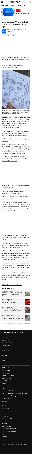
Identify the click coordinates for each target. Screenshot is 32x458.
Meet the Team (6, 370)
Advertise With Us (6, 378)
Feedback (4, 436)
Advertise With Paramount (9, 428)
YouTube (4, 352)
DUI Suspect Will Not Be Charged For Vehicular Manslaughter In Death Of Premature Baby (14, 159)
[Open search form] (30, 2)
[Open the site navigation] (5, 2)
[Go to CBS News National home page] (16, 2)
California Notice (6, 411)
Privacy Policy (5, 408)
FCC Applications (6, 398)
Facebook (4, 355)
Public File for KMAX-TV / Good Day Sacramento (15, 393)
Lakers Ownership (6, 345)
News (13, 5)
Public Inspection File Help (9, 396)
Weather (19, 5)
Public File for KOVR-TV (8, 390)
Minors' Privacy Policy (7, 418)
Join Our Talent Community (9, 431)
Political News (5, 337)
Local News (5, 19)
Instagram (4, 358)
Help (3, 434)
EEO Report (5, 401)
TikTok (3, 360)
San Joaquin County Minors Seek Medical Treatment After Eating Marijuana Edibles (15, 238)
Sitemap (4, 383)
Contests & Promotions (8, 375)
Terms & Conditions (7, 381)
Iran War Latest (5, 340)
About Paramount (6, 426)
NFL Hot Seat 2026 (7, 343)
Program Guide (6, 373)
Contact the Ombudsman (8, 439)
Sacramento (4, 5)
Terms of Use (5, 416)
